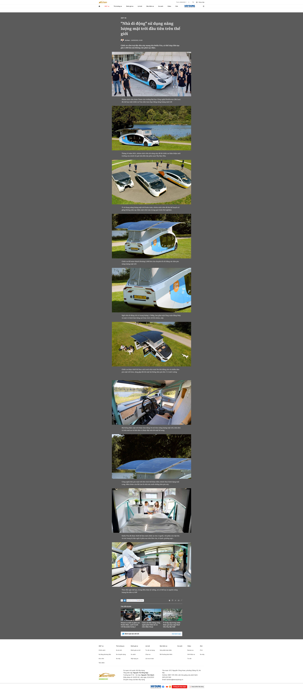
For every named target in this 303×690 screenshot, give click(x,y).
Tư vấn (189, 658)
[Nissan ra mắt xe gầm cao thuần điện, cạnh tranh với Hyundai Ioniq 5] (130, 615)
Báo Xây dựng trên (131, 600)
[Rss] (170, 687)
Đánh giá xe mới (135, 650)
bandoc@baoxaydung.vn (175, 679)
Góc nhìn (101, 658)
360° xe (106, 6)
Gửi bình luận (176, 634)
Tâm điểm (102, 663)
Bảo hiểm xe (150, 6)
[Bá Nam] (122, 40)
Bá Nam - (128, 40)
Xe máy (118, 658)
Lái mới (140, 6)
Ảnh (176, 6)
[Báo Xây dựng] (189, 6)
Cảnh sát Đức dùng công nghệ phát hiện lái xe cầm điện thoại (151, 625)
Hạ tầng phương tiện (105, 654)
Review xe (190, 650)
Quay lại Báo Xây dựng (197, 686)
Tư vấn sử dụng (150, 650)
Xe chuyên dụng (121, 654)
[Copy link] (181, 600)
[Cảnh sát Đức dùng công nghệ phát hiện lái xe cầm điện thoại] (151, 615)
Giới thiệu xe (191, 654)
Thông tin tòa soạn (179, 687)
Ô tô (201, 650)
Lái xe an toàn (149, 658)
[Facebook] (163, 686)
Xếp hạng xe (134, 658)
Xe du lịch (119, 650)
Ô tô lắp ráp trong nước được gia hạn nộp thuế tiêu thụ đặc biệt (171, 625)
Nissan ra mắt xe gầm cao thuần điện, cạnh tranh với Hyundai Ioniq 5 (130, 625)
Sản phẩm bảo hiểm (166, 650)
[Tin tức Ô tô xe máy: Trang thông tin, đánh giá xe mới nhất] (103, 2)
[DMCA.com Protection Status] (103, 679)
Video (169, 6)
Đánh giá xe (129, 6)
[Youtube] (167, 686)
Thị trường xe (118, 6)
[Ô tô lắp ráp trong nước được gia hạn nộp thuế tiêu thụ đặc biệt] (172, 615)
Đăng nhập (201, 2)
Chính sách (102, 650)
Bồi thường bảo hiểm (166, 654)
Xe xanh (160, 6)
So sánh (133, 654)
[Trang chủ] (99, 6)
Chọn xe (147, 654)
